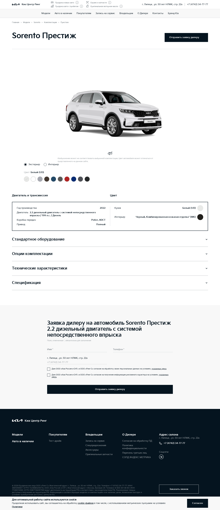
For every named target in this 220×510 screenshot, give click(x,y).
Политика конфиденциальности (134, 447)
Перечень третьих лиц (134, 452)
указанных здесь (159, 369)
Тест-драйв (55, 441)
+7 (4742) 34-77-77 (197, 4)
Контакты (158, 13)
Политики (17, 507)
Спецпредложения (95, 445)
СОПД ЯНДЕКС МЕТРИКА (136, 457)
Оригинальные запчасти (99, 454)
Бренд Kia (173, 13)
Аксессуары (92, 449)
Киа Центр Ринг (31, 4)
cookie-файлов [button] (86, 503)
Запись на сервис (105, 13)
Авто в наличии (63, 13)
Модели (45, 13)
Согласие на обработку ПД (137, 441)
